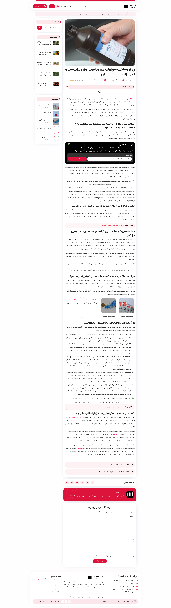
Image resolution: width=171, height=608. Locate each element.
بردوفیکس (81, 448)
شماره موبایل (129, 155)
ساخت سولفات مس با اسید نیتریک (114, 407)
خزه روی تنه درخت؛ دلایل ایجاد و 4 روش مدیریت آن (44, 74)
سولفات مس (131, 99)
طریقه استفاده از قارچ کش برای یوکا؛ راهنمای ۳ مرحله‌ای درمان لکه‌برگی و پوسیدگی (44, 45)
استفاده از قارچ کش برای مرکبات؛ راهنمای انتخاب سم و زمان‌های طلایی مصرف (44, 54)
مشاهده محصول (47, 107)
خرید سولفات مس (111, 434)
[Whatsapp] (66, 601)
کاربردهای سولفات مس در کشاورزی (116, 14)
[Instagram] (62, 601)
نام (132, 539)
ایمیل (132, 548)
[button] (66, 86)
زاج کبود (108, 99)
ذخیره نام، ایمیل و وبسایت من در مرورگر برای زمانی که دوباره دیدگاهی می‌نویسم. (110, 556)
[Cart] (52, 6)
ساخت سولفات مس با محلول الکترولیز (113, 225)
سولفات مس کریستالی (44, 128)
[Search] (39, 28)
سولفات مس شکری (45, 120)
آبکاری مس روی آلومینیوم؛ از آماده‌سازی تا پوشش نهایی (44, 85)
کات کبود (114, 99)
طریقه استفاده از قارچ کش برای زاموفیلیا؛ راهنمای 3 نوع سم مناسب (44, 65)
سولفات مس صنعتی (77, 417)
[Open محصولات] (106, 6)
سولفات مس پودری (45, 137)
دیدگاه (131, 517)
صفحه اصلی (131, 14)
